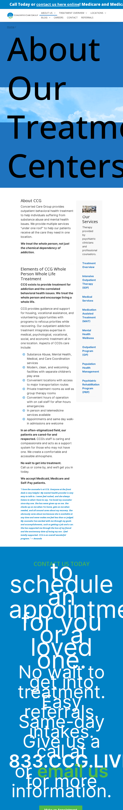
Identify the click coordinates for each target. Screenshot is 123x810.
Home (10, 27)
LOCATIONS (96, 12)
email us (72, 771)
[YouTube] (113, 4)
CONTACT (72, 17)
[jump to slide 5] (84, 215)
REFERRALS (87, 17)
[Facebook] (94, 4)
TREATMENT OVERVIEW (71, 12)
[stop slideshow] (89, 219)
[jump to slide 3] (90, 212)
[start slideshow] (89, 209)
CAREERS (58, 17)
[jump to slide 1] (84, 212)
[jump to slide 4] (93, 212)
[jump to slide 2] (87, 212)
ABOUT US (47, 12)
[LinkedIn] (100, 4)
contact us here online (57, 4)
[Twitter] (107, 4)
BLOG (44, 17)
